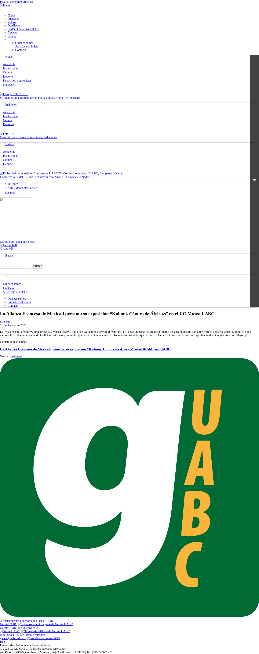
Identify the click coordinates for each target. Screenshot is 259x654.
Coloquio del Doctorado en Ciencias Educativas (28, 137)
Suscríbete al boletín (15, 292)
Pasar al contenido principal (16, 1)
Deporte (8, 76)
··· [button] (9, 39)
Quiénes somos (24, 42)
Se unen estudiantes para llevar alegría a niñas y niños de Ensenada (40, 97)
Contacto (20, 49)
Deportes (8, 124)
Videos (12, 22)
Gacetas (12, 32)
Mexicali (5, 321)
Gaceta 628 (7, 248)
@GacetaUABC (10, 631)
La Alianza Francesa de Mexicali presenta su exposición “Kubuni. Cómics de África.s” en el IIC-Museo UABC (85, 349)
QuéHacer (14, 25)
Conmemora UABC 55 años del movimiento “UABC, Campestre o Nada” (44, 177)
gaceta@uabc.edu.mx (13, 638)
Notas (11, 15)
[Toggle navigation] (1, 9)
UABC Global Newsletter (23, 29)
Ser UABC (9, 84)
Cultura (7, 72)
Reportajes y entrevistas (17, 80)
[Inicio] (5, 5)
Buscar (12, 36)
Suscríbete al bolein (26, 46)
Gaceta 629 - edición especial (17, 241)
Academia (9, 64)
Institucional (10, 68)
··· (6, 276)
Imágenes (13, 18)
